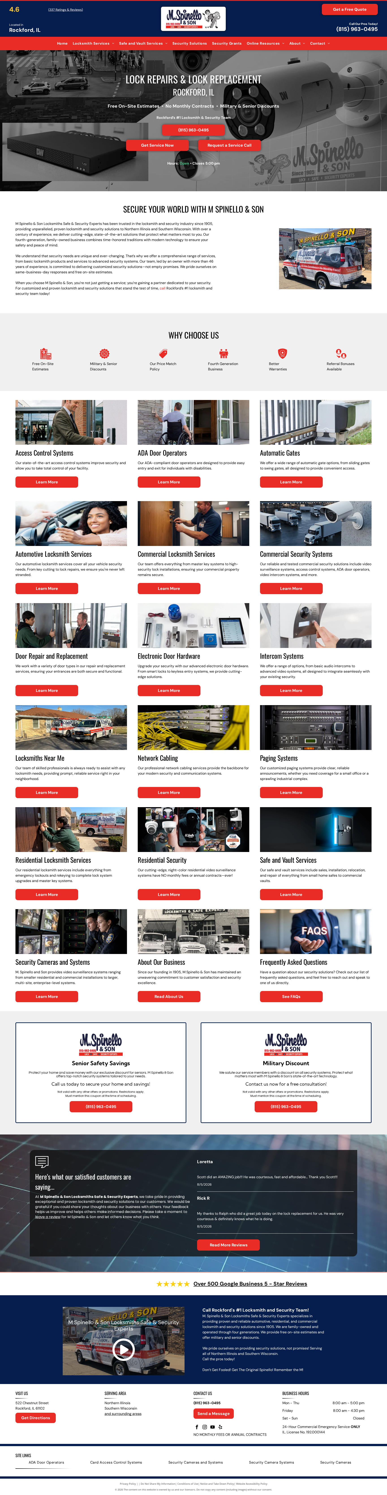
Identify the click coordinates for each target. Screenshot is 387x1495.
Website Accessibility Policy (251, 1483)
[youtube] (212, 1428)
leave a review (47, 1216)
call (163, 288)
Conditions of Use (187, 1483)
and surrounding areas (123, 1413)
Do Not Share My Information (158, 1483)
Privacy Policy (128, 1483)
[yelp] (220, 1428)
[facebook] (197, 1428)
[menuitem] (62, 43)
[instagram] (204, 1428)
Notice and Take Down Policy (217, 1483)
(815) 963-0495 (357, 29)
